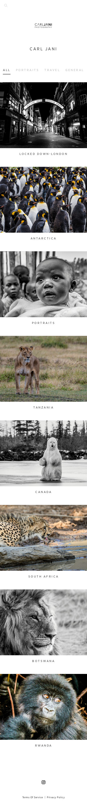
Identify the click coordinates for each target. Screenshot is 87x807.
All (6, 70)
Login (8, 88)
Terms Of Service (32, 797)
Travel (52, 70)
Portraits (27, 70)
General (74, 70)
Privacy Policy (56, 797)
